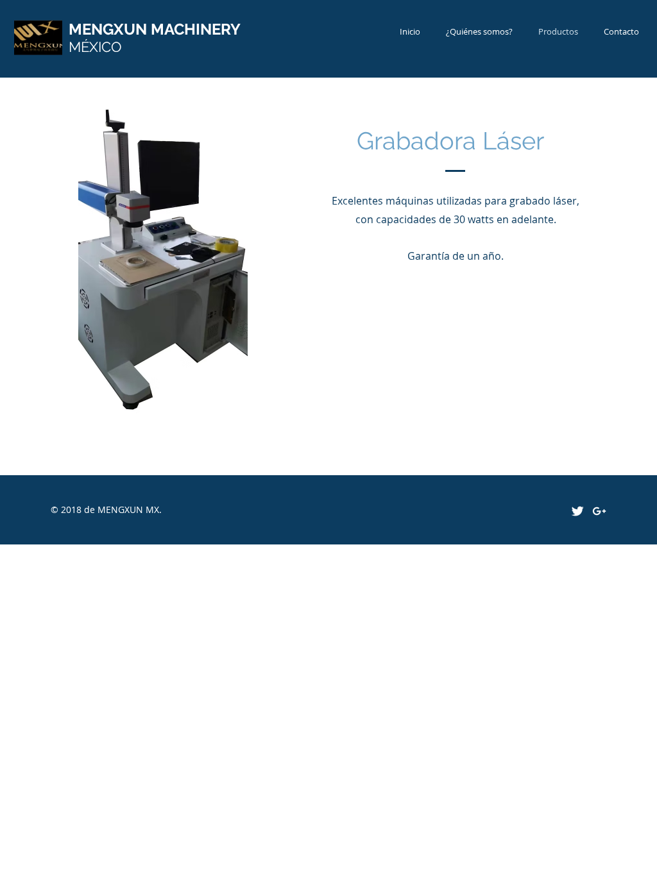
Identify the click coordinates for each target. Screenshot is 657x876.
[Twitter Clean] (577, 511)
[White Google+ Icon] (599, 511)
